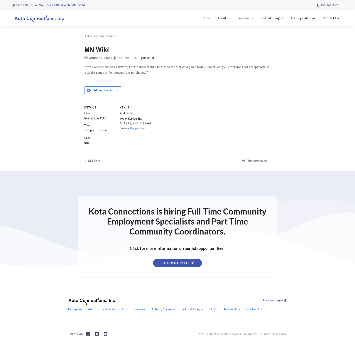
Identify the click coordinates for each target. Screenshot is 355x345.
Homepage (74, 309)
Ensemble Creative (275, 334)
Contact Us (331, 18)
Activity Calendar (302, 18)
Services (243, 18)
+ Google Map (136, 128)
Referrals (109, 309)
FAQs (213, 309)
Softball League (272, 18)
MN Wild (93, 160)
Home (206, 18)
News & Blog (231, 309)
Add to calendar (103, 90)
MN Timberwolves (255, 160)
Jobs (124, 309)
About (221, 18)
